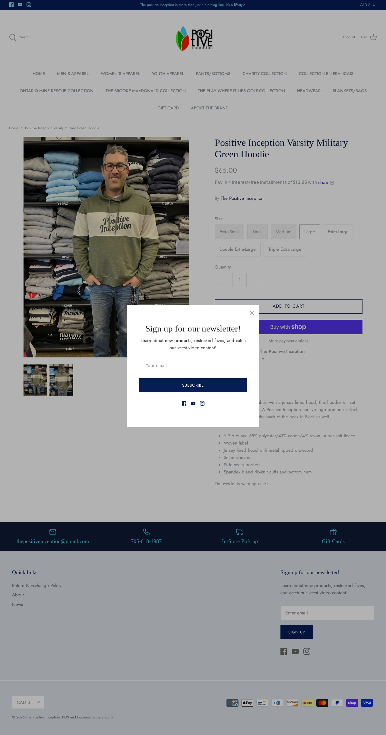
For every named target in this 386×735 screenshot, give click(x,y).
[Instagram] (202, 403)
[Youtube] (193, 403)
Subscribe (193, 385)
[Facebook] (184, 403)
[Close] (251, 312)
